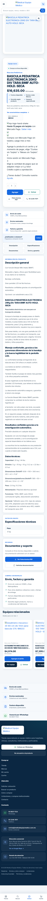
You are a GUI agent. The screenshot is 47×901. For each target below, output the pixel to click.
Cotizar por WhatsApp (25, 747)
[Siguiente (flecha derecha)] (9, 886)
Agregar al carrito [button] (17, 659)
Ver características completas (18, 112)
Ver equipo (11, 664)
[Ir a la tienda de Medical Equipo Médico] (23, 4)
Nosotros (4, 871)
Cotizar (38, 238)
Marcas (4, 769)
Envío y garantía (33, 251)
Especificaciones (33, 245)
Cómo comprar (6, 793)
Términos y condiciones (23, 874)
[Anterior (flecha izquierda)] (3, 886)
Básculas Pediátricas (14, 72)
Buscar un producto (8, 789)
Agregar (15, 192)
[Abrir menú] (3, 4)
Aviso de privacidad (7, 874)
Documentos (13, 251)
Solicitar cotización (8, 786)
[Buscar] (42, 10)
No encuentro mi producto (23, 753)
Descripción (13, 245)
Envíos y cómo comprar (17, 871)
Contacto (4, 799)
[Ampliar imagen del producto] (23, 33)
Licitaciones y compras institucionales (15, 796)
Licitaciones (30, 871)
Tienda (3, 765)
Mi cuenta (5, 772)
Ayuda (10, 178)
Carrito (3, 775)
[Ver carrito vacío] (43, 4)
